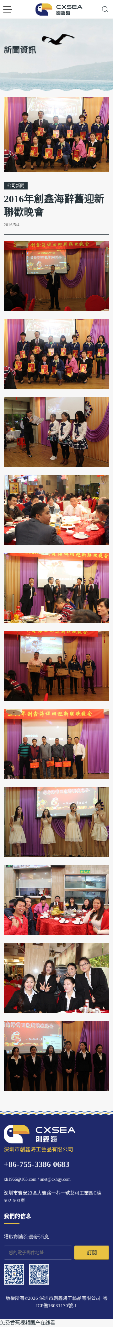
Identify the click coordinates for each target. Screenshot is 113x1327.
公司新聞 (15, 185)
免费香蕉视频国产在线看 (27, 1322)
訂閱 (92, 1252)
